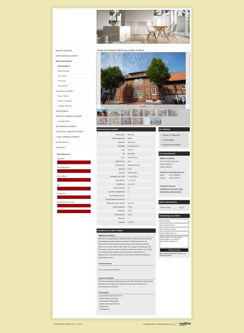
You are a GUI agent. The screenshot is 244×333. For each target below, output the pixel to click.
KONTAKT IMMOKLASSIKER (69, 116)
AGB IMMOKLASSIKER (66, 126)
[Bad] (114, 124)
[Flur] (137, 124)
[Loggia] (161, 116)
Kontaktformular (64, 121)
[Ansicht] (102, 116)
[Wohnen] (126, 116)
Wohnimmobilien (64, 61)
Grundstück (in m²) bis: (65, 202)
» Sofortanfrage (167, 140)
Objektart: (60, 159)
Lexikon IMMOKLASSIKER (67, 137)
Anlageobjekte (62, 111)
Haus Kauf (62, 81)
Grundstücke (62, 86)
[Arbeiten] (173, 116)
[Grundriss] (146, 124)
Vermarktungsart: (63, 167)
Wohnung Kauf (63, 71)
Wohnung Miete (64, 66)
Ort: (58, 185)
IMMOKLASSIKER (64, 51)
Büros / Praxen (63, 96)
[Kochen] (102, 124)
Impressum (61, 147)
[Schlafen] (137, 116)
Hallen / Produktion (65, 101)
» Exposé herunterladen (171, 145)
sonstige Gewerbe (65, 106)
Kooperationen (62, 142)
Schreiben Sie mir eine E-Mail (171, 189)
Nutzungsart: (62, 176)
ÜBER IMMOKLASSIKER (67, 56)
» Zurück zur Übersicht (170, 135)
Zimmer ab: (61, 194)
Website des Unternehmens (170, 192)
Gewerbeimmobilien (64, 91)
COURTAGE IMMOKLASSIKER (69, 131)
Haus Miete (62, 76)
